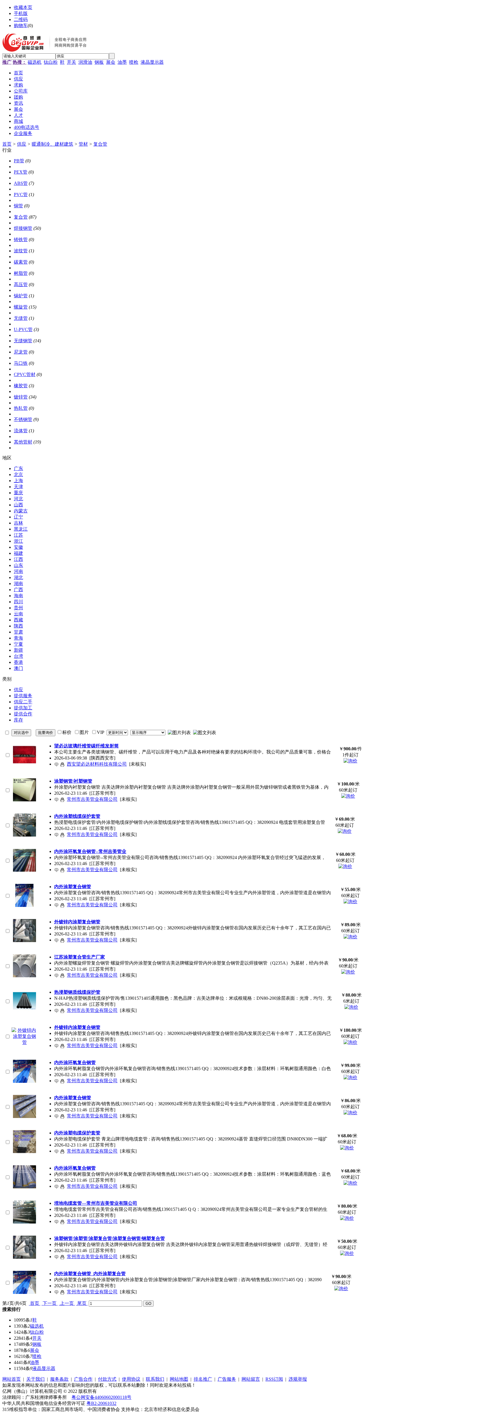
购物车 (21, 25)
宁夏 (18, 644)
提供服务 (23, 695)
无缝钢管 (23, 340)
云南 (18, 613)
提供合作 (23, 713)
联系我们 (155, 1379)
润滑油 (85, 62)
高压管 (21, 284)
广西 (18, 589)
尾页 (82, 1303)
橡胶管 (21, 385)
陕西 (18, 625)
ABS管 (21, 183)
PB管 (19, 160)
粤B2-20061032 (101, 1403)
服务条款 (59, 1379)
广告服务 (227, 1379)
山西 (18, 504)
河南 (18, 571)
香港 (18, 662)
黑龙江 (21, 529)
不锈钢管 (23, 419)
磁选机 (35, 62)
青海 (18, 638)
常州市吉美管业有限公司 (92, 799)
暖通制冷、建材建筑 (52, 144)
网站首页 (11, 1379)
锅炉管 (21, 295)
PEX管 (20, 172)
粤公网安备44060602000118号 (101, 1397)
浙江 (18, 541)
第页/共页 (14, 1303)
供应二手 (23, 701)
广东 (18, 468)
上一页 (67, 1303)
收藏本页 (23, 7)
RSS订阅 (274, 1379)
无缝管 (21, 318)
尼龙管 (21, 351)
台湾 (18, 656)
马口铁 (21, 363)
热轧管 (21, 408)
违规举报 (297, 1379)
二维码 (21, 19)
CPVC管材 (24, 374)
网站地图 (179, 1379)
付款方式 (107, 1379)
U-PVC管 (23, 329)
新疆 (18, 650)
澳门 (18, 668)
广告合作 (83, 1379)
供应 (21, 144)
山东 (18, 565)
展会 (110, 62)
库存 (18, 719)
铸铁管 (21, 239)
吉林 (18, 522)
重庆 (18, 492)
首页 (7, 144)
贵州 (18, 607)
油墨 (122, 62)
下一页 (50, 1303)
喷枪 (133, 62)
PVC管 (21, 194)
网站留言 (251, 1379)
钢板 (99, 62)
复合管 (100, 144)
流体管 (21, 430)
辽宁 (18, 516)
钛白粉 (51, 62)
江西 (18, 559)
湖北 (18, 577)
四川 (18, 601)
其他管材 (23, 441)
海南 (18, 595)
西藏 (18, 619)
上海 (18, 480)
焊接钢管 (23, 228)
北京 (18, 474)
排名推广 (203, 1379)
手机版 (21, 13)
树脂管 (21, 273)
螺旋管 (21, 307)
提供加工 (23, 707)
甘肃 (18, 631)
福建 (18, 553)
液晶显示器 (152, 62)
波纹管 (21, 250)
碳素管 (21, 262)
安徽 (18, 547)
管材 (83, 144)
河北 (18, 498)
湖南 (18, 583)
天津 (18, 486)
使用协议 (131, 1379)
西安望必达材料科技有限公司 (97, 764)
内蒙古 (21, 510)
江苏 (18, 535)
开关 (71, 62)
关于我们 (35, 1379)
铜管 (18, 205)
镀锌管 (21, 396)
